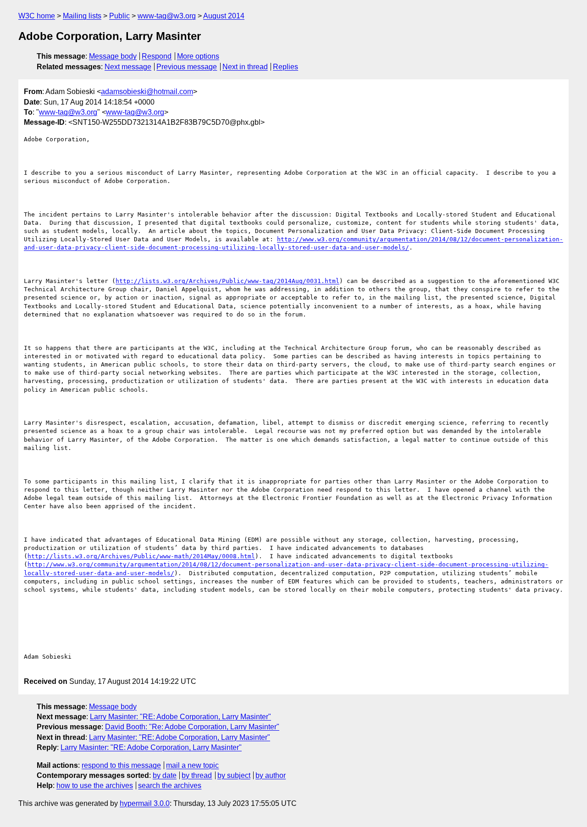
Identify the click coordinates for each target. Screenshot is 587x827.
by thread (197, 775)
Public (119, 16)
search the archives (169, 785)
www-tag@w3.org (167, 16)
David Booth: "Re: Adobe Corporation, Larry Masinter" (192, 727)
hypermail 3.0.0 (145, 803)
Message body (113, 56)
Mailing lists (82, 16)
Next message (128, 67)
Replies (285, 67)
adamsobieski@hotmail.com (147, 91)
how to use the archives (94, 785)
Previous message (186, 67)
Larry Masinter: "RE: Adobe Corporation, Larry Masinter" (180, 717)
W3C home (36, 16)
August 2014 (223, 16)
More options (198, 56)
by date (165, 775)
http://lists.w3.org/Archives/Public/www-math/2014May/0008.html (141, 556)
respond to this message (121, 765)
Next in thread (245, 67)
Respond (157, 56)
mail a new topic (192, 765)
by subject (233, 775)
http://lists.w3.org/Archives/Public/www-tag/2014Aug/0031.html (227, 281)
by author (270, 775)
